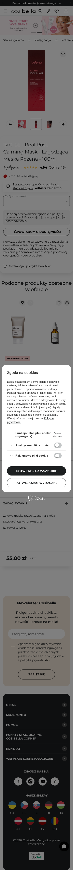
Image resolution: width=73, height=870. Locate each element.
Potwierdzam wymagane (36, 483)
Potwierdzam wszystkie (36, 471)
